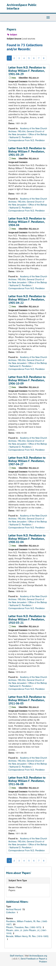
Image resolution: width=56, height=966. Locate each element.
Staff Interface (16, 955)
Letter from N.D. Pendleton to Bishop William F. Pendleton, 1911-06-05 (27, 700)
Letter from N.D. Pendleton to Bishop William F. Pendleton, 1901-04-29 (27, 71)
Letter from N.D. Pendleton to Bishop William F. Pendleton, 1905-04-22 (27, 299)
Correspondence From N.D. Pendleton (26, 140)
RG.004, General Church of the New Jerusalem (26, 133)
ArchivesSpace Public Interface (21, 6)
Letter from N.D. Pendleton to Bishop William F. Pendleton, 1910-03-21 (27, 619)
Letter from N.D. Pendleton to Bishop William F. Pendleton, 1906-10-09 (27, 380)
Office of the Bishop (37, 134)
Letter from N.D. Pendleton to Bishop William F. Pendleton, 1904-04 (27, 222)
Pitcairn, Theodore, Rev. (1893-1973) (24, 927)
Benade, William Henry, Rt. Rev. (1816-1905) (27, 936)
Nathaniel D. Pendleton (20, 137)
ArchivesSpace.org (38, 955)
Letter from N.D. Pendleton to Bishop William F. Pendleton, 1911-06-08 (27, 781)
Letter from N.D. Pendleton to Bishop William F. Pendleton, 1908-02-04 (27, 538)
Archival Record (14, 909)
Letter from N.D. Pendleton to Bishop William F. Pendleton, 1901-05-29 (27, 151)
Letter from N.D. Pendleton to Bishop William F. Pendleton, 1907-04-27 (27, 461)
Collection (11, 912)
